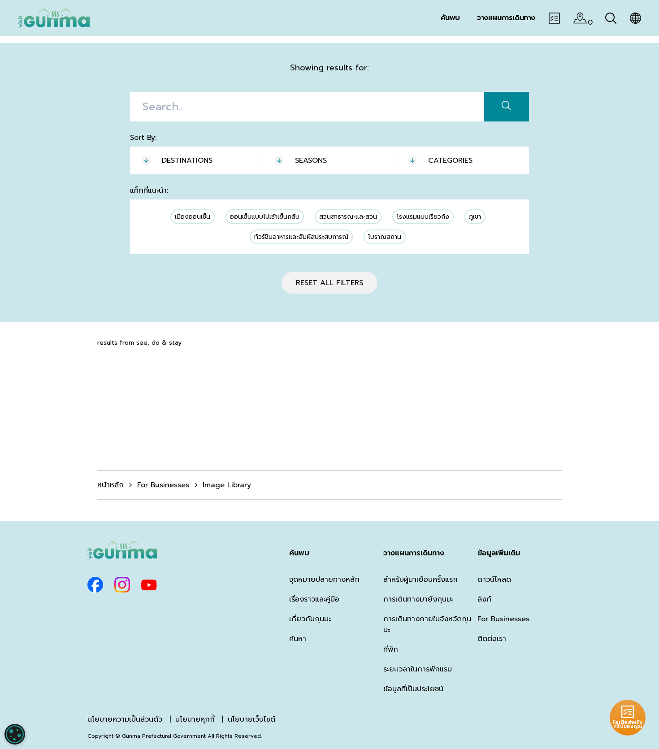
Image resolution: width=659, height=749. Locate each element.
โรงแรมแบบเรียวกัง (423, 216)
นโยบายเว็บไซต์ (251, 719)
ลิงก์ (484, 599)
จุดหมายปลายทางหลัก (324, 579)
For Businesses (163, 485)
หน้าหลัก (110, 485)
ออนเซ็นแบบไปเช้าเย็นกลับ (264, 216)
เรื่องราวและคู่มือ (314, 599)
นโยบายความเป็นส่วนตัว (124, 719)
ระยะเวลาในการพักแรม (417, 669)
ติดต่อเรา (491, 638)
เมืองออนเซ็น (192, 216)
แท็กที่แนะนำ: (149, 190)
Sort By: (143, 137)
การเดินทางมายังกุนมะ (418, 599)
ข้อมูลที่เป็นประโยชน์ (413, 689)
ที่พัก (390, 649)
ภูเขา (475, 216)
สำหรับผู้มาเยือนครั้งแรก (420, 579)
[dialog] (14, 734)
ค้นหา (297, 638)
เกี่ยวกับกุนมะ (310, 619)
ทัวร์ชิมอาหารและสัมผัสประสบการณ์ (301, 237)
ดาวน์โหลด (494, 579)
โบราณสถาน (384, 237)
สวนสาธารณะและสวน (348, 216)
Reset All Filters (329, 282)
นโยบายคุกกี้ (195, 719)
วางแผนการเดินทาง (413, 553)
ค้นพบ (299, 553)
